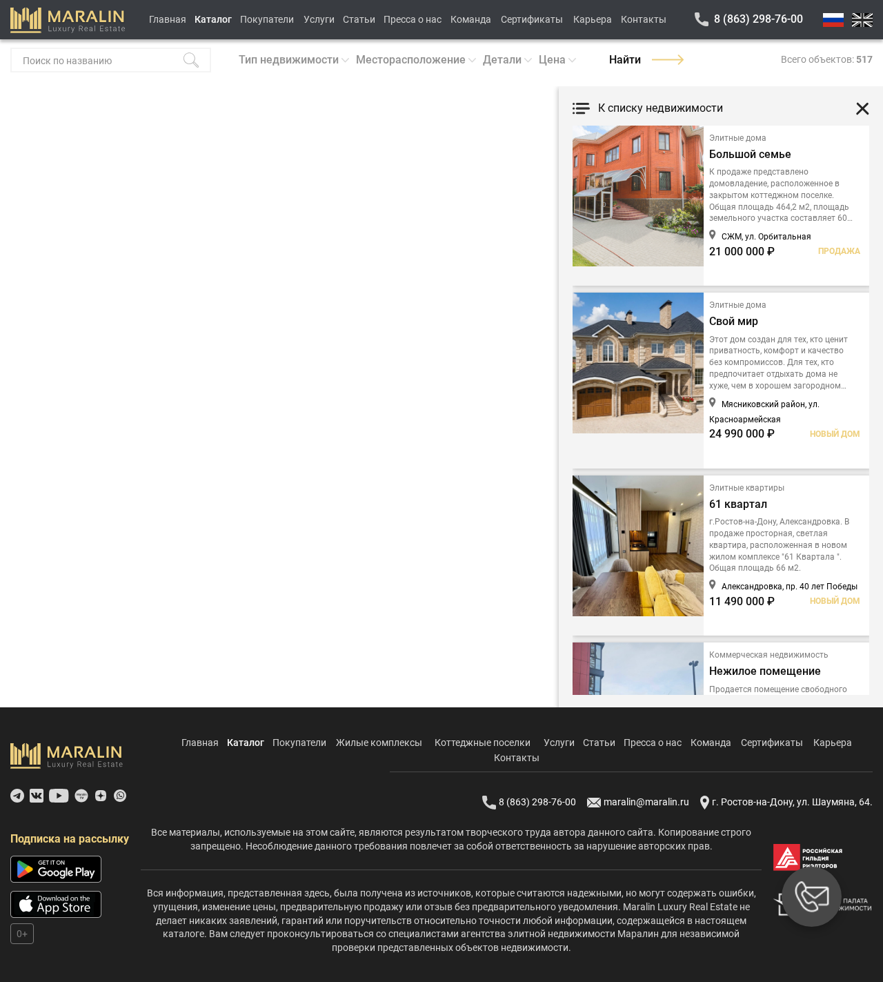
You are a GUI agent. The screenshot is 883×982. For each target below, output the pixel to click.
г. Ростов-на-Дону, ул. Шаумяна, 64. (792, 801)
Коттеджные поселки (482, 742)
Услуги (319, 19)
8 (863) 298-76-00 (758, 19)
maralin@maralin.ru (646, 801)
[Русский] (833, 20)
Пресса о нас (413, 19)
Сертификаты (532, 19)
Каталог (213, 19)
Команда (470, 19)
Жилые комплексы (379, 742)
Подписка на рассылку (69, 838)
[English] (862, 20)
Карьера (592, 19)
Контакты (643, 19)
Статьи (359, 19)
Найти (625, 59)
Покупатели (267, 19)
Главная (167, 19)
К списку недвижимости (660, 108)
